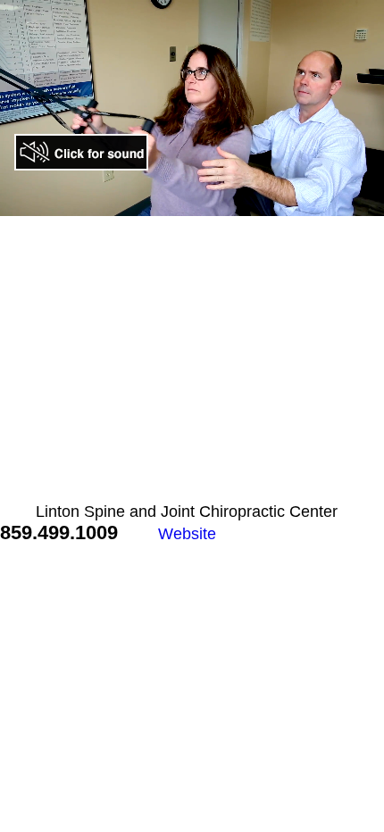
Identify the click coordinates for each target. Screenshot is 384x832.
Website (187, 534)
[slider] (154, 202)
